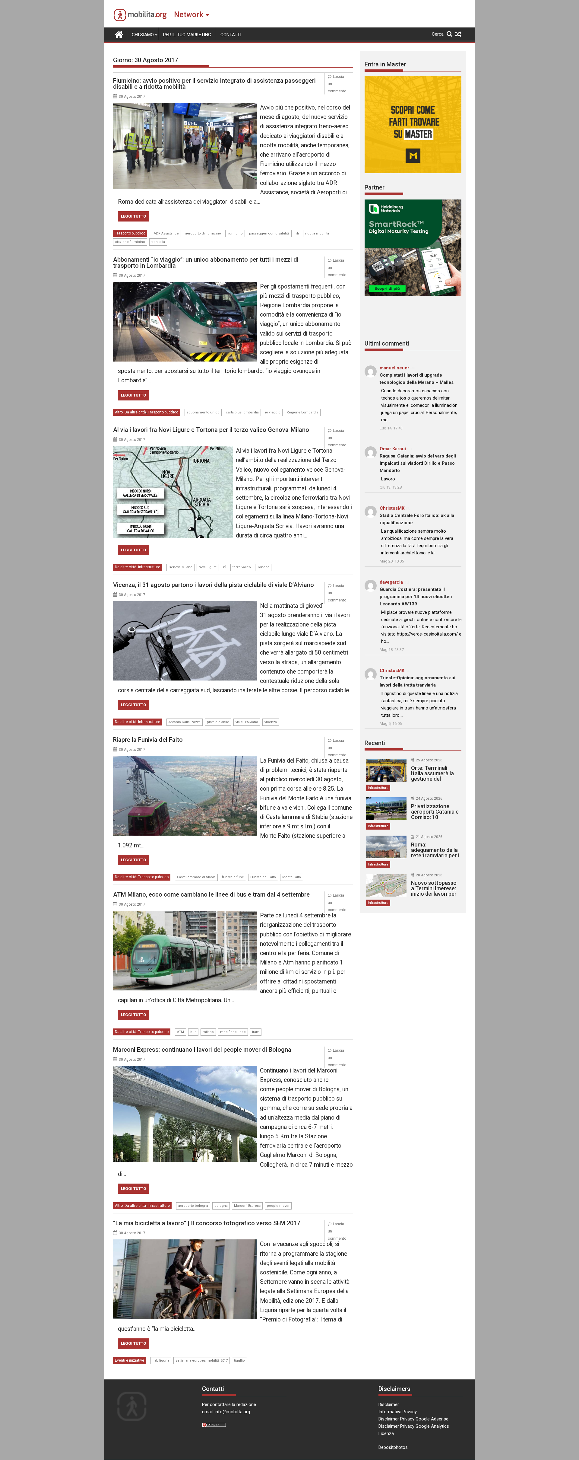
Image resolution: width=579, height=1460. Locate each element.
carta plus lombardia (242, 412)
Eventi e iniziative (129, 1360)
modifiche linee (233, 1032)
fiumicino (235, 233)
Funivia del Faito (263, 877)
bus (193, 1032)
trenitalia (158, 242)
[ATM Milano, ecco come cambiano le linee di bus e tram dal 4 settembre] (185, 914)
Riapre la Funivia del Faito (148, 739)
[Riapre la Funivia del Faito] (185, 759)
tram (255, 1032)
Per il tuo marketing (187, 34)
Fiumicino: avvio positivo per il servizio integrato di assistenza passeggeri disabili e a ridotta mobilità (214, 83)
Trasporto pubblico (130, 233)
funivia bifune (233, 877)
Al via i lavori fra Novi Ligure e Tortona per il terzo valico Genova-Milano (211, 429)
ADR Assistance (166, 233)
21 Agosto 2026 (429, 837)
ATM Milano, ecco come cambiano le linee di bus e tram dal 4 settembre (211, 894)
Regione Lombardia (302, 412)
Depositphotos (393, 1447)
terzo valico (242, 567)
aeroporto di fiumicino (203, 233)
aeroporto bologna (193, 1206)
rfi (297, 233)
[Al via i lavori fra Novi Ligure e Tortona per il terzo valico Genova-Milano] (173, 449)
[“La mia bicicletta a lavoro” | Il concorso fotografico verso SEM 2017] (185, 1243)
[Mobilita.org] (119, 34)
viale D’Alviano (247, 722)
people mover (278, 1206)
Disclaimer (388, 1404)
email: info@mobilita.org (226, 1411)
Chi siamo (143, 34)
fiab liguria (161, 1361)
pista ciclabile (218, 722)
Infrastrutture (149, 567)
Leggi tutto (133, 216)
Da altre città (135, 412)
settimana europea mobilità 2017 (202, 1361)
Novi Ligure (208, 567)
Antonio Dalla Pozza (185, 722)
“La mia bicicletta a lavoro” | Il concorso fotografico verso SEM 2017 (206, 1223)
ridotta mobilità (317, 233)
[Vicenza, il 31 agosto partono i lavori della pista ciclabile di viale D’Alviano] (185, 604)
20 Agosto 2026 (429, 875)
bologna (221, 1206)
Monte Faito (291, 877)
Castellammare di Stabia (196, 877)
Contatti (230, 34)
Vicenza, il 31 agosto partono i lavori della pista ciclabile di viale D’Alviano (213, 584)
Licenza (386, 1433)
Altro (119, 412)
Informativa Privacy (397, 1411)
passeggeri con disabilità (269, 233)
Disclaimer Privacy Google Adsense (413, 1419)
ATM (180, 1032)
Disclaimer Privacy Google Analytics (413, 1426)
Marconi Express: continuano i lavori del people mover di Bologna (202, 1049)
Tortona (263, 567)
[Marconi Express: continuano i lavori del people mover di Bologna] (185, 1069)
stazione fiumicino (130, 242)
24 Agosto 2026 (429, 798)
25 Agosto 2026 (429, 760)
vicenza (270, 722)
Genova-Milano (180, 567)
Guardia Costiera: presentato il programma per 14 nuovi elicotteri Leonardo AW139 (416, 597)
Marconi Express (247, 1206)
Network (188, 14)
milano (208, 1032)
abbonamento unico (203, 412)
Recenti (375, 743)
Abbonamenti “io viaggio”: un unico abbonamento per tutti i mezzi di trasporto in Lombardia (206, 262)
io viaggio (272, 412)
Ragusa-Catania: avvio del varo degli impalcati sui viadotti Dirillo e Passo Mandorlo (418, 463)
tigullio (239, 1361)
